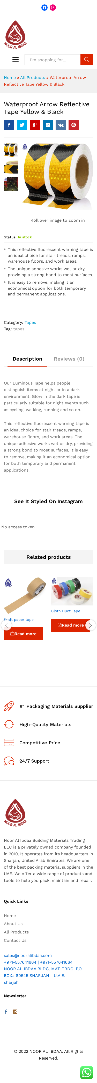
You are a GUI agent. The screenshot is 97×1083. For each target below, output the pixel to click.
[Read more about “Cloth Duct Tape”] (60, 602)
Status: (10, 237)
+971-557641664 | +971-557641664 (38, 962)
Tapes (30, 322)
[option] (25, 616)
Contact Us (15, 940)
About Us (13, 923)
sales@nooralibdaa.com (28, 955)
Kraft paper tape (19, 619)
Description (27, 358)
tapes (18, 328)
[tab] (27, 361)
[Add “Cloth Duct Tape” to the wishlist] (84, 602)
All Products (32, 77)
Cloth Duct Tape (65, 611)
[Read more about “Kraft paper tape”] (13, 611)
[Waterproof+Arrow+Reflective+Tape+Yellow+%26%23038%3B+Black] (22, 125)
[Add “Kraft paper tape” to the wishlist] (37, 611)
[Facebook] (6, 1012)
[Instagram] (15, 1012)
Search (86, 59)
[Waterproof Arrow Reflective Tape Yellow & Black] (9, 125)
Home (10, 77)
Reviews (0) (69, 358)
